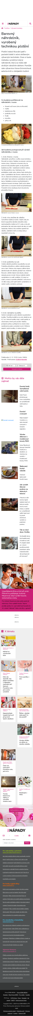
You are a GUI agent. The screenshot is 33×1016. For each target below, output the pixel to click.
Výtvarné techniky (23, 674)
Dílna (4, 673)
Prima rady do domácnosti (24, 710)
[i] (16, 134)
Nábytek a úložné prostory (24, 737)
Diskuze (22, 365)
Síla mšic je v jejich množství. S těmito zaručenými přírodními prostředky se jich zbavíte (16, 876)
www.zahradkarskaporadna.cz (12, 852)
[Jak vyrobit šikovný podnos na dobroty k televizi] (9, 504)
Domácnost (5, 648)
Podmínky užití (20, 1011)
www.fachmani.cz (8, 922)
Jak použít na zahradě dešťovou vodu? (18, 866)
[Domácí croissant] (9, 420)
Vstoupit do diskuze (17, 369)
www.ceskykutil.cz (8, 885)
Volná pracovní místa (21, 1000)
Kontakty (5, 995)
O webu (17, 835)
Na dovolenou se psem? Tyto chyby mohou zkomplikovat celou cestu (16, 971)
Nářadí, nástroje (6, 674)
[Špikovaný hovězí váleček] (9, 473)
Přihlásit (27, 842)
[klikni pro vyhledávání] (30, 23)
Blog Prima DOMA (13, 995)
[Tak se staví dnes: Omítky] (9, 543)
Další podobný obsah (16, 810)
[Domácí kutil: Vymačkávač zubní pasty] (9, 396)
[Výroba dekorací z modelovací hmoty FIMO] (9, 447)
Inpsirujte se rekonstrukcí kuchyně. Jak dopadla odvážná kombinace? (14, 935)
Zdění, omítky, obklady (6, 791)
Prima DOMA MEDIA (22, 992)
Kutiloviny (5, 709)
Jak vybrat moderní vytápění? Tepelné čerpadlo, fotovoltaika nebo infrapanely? (16, 905)
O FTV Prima (14, 998)
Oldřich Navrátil (21, 360)
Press (19, 998)
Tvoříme (21, 673)
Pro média (21, 995)
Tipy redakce (7, 710)
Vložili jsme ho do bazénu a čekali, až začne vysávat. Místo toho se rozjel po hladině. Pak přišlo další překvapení (16, 892)
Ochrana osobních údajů (9, 1011)
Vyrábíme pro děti (24, 790)
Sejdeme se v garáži (18, 945)
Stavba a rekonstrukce (8, 789)
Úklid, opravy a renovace (7, 762)
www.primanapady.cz (9, 951)
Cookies (15, 1013)
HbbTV (13, 1000)
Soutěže (28, 995)
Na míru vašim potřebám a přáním (11, 902)
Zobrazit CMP (22, 1013)
